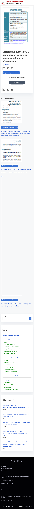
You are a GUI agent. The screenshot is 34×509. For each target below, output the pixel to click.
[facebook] (4, 68)
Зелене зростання (9, 364)
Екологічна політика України (11, 358)
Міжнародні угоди (8, 367)
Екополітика (7, 382)
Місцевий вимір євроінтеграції (12, 349)
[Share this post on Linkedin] (12, 68)
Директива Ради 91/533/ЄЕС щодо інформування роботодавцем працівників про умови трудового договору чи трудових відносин (15, 133)
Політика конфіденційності (9, 490)
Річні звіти (4, 471)
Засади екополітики (9, 362)
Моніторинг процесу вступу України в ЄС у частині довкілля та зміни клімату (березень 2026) (15, 433)
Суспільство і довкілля (14, 1)
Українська (17, 82)
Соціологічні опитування (10, 371)
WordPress (29, 506)
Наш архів (6, 380)
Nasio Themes (13, 506)
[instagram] (18, 461)
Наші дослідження (6, 468)
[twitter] (8, 68)
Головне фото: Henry (7, 500)
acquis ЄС (6, 342)
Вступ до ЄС (6, 340)
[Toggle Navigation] (30, 3)
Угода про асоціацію (9, 353)
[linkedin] (21, 461)
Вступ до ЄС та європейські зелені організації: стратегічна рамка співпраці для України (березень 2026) (16, 444)
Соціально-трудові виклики (11, 73)
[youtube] (14, 461)
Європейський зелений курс (11, 346)
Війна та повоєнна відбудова (11, 335)
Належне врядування (9, 369)
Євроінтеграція (8, 387)
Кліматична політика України (11, 376)
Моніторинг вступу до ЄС (10, 351)
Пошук (4, 316)
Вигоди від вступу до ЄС (10, 344)
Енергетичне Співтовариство (11, 385)
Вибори (6, 360)
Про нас (3, 466)
